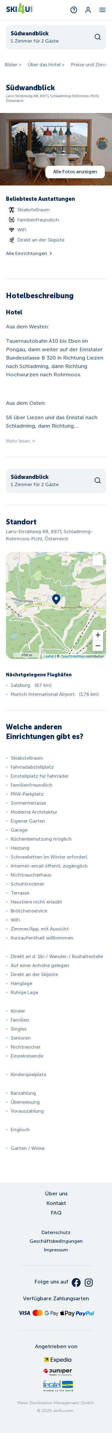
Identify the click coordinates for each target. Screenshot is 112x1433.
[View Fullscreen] (98, 560)
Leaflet (49, 656)
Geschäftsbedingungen (56, 1241)
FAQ (56, 1213)
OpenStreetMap (73, 656)
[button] (98, 635)
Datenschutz (56, 1232)
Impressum (56, 1249)
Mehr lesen (18, 441)
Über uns (56, 1194)
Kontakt (56, 1203)
